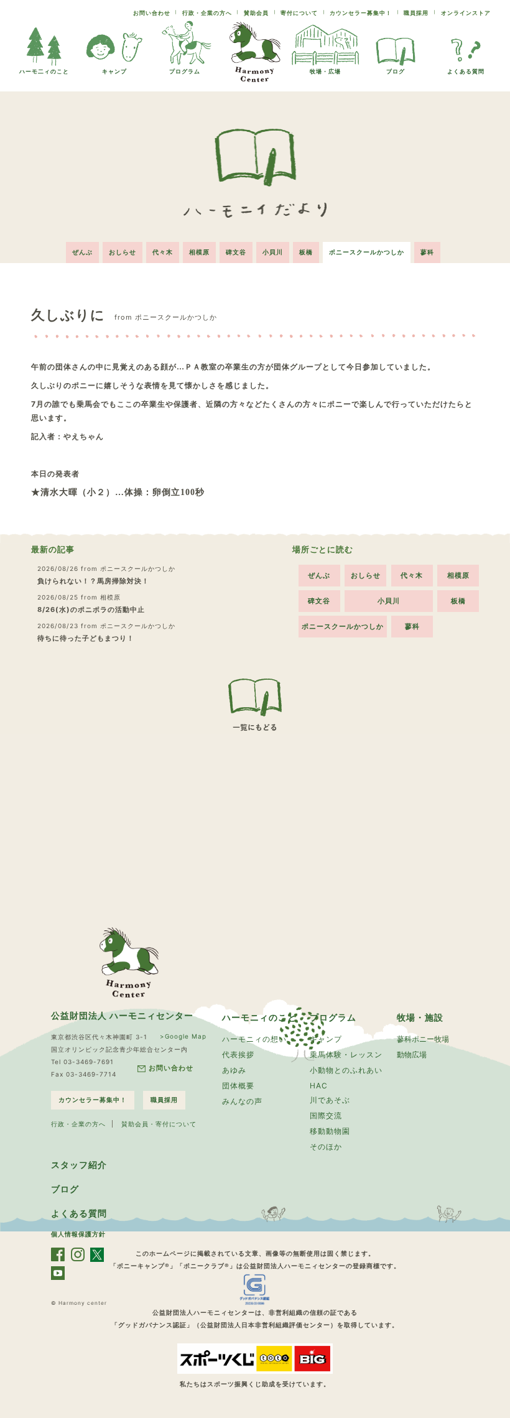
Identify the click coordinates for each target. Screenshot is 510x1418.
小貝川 (272, 252)
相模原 (199, 252)
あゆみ (234, 1070)
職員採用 (416, 12)
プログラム (184, 71)
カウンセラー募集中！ (361, 12)
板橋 (306, 252)
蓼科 (427, 252)
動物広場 (412, 1054)
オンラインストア (466, 12)
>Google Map (183, 1036)
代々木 (162, 252)
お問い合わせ (151, 12)
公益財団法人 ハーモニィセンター (122, 1015)
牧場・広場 (325, 71)
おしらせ (122, 252)
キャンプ (114, 71)
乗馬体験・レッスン (346, 1054)
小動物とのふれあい (346, 1070)
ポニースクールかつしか (366, 252)
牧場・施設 (420, 1017)
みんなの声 (242, 1101)
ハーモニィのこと (259, 1017)
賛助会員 (256, 12)
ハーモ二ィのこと (44, 71)
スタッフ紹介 (79, 1164)
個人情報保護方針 (78, 1234)
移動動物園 (330, 1131)
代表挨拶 (238, 1054)
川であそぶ (330, 1100)
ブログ (395, 71)
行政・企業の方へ (207, 12)
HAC (319, 1085)
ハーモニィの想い (254, 1039)
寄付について (299, 12)
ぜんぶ (82, 252)
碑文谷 (236, 252)
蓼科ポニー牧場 (423, 1039)
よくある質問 (465, 71)
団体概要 (238, 1085)
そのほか (326, 1146)
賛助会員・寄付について (159, 1124)
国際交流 (326, 1115)
